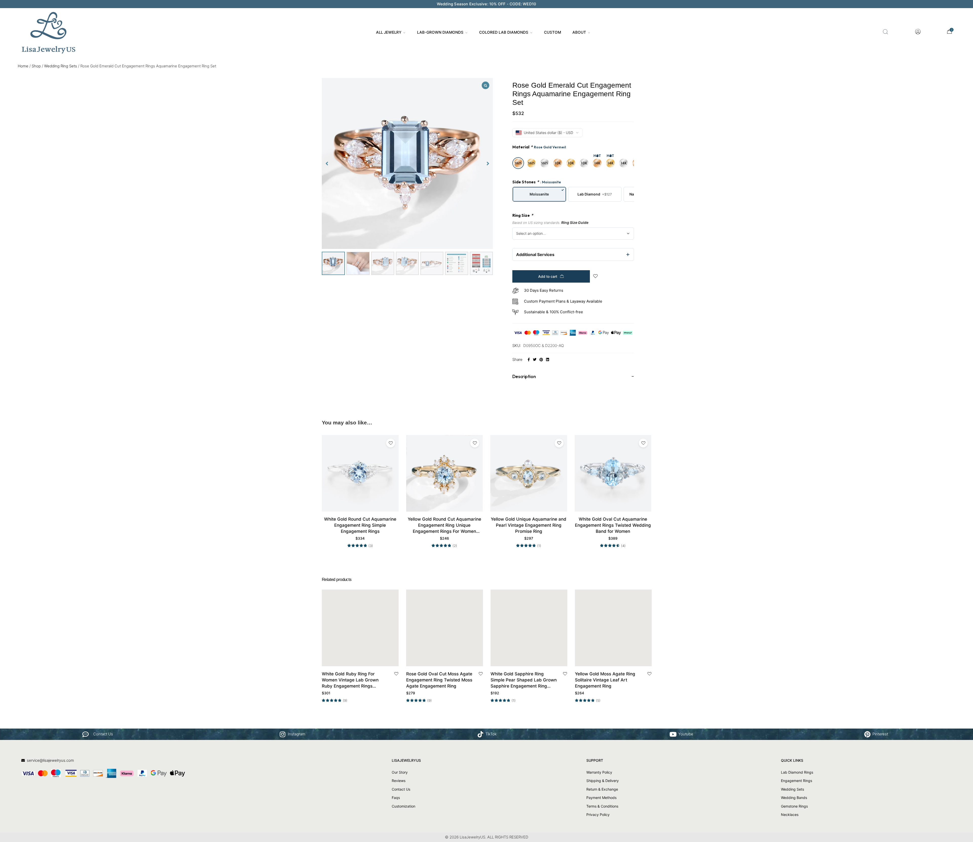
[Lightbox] (485, 85)
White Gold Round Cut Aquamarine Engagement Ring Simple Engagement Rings (360, 525)
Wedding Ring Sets (60, 66)
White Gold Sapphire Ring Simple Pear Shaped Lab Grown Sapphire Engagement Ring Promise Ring (524, 680)
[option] (518, 163)
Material (539, 146)
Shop (36, 66)
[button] (488, 163)
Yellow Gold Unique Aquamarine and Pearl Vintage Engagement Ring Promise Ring (528, 525)
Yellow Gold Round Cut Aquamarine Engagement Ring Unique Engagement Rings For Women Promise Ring (444, 525)
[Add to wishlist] (390, 443)
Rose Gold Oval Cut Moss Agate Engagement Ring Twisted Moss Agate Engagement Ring (439, 680)
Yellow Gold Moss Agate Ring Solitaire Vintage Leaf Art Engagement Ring (605, 680)
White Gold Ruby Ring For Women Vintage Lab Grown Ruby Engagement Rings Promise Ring (350, 680)
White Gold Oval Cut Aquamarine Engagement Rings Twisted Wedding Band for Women (613, 525)
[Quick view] (366, 660)
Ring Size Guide (574, 222)
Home (23, 66)
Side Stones (536, 181)
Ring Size (522, 215)
